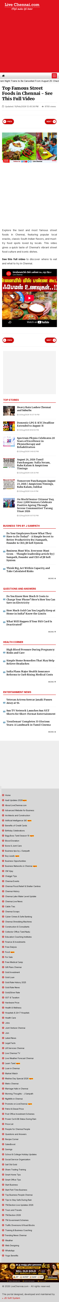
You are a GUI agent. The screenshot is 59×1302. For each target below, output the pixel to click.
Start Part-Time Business (16, 1190)
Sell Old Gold (11, 1164)
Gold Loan (9, 977)
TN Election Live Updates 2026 (19, 1205)
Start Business (11, 1185)
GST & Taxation (12, 997)
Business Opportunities (15, 861)
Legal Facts (10, 1043)
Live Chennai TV (12, 1053)
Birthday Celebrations (15, 830)
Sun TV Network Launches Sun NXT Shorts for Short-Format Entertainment (30, 712)
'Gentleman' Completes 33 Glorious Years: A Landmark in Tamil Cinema (28, 723)
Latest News (10, 1038)
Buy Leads (10, 856)
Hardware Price (12, 1002)
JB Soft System (11, 1298)
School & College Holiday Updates (21, 1154)
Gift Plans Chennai (13, 967)
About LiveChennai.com (15, 805)
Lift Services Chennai (14, 1048)
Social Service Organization (17, 1159)
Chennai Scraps (12, 911)
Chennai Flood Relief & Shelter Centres (23, 886)
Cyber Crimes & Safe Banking (18, 916)
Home (8, 795)
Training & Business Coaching (18, 1230)
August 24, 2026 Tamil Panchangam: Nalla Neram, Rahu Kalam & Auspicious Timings (33, 464)
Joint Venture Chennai (15, 1028)
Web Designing (12, 1245)
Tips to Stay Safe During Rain (18, 1200)
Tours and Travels (13, 1210)
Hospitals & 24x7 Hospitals (17, 1013)
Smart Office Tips (13, 1180)
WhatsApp (10, 1250)
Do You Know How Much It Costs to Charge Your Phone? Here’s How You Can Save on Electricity (30, 599)
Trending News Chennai (15, 1235)
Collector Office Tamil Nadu (17, 932)
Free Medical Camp (14, 962)
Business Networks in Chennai (19, 866)
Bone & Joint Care (13, 846)
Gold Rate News (12, 987)
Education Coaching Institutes (18, 937)
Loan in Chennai (12, 1068)
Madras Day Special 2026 (17, 1078)
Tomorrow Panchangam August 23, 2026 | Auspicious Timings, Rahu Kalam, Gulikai (36, 484)
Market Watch (11, 1073)
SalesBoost (10, 1144)
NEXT (49, 121)
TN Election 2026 (13, 1215)
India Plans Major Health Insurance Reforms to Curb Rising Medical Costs (29, 673)
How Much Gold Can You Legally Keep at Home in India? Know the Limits (30, 612)
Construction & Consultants (17, 927)
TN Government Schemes (17, 1220)
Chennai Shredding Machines (18, 922)
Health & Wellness (13, 1008)
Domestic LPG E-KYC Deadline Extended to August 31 (35, 424)
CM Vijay (9, 871)
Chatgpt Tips (11, 876)
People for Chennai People (17, 1129)
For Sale (9, 957)
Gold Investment (12, 972)
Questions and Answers (15, 1134)
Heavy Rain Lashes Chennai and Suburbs (34, 409)
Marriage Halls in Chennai (16, 1088)
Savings (8, 1149)
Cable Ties (10, 906)
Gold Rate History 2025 (15, 982)
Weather (9, 1240)
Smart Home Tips (13, 1174)
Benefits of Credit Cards (16, 825)
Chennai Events (12, 881)
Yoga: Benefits (11, 1255)
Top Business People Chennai (19, 1195)
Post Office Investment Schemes (19, 1114)
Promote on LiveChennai (16, 1104)
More (51, 578)
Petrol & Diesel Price (14, 1109)
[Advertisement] (29, 42)
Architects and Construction (17, 815)
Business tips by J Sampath (17, 851)
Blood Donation (12, 841)
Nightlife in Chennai (14, 1099)
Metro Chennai (12, 1083)
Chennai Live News (14, 901)
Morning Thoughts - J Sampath (19, 1094)
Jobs (7, 1023)
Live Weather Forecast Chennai (19, 1058)
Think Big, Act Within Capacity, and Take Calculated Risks (28, 570)
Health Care (10, 1018)
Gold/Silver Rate (12, 992)
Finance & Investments (15, 942)
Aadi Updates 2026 (14, 800)
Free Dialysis (11, 947)
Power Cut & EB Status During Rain (20, 1119)
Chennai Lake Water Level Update (20, 896)
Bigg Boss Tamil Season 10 (17, 835)
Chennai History (12, 891)
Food (7, 952)
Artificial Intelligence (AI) (16, 820)
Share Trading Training (15, 1169)
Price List (9, 1124)
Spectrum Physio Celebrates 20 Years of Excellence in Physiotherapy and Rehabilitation (36, 442)
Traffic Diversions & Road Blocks (20, 1225)
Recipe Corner (12, 1139)
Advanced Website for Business (19, 810)
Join (7, 1033)
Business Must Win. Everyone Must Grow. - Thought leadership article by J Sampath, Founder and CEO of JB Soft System (30, 555)
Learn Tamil (10, 1063)
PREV (9, 121)
